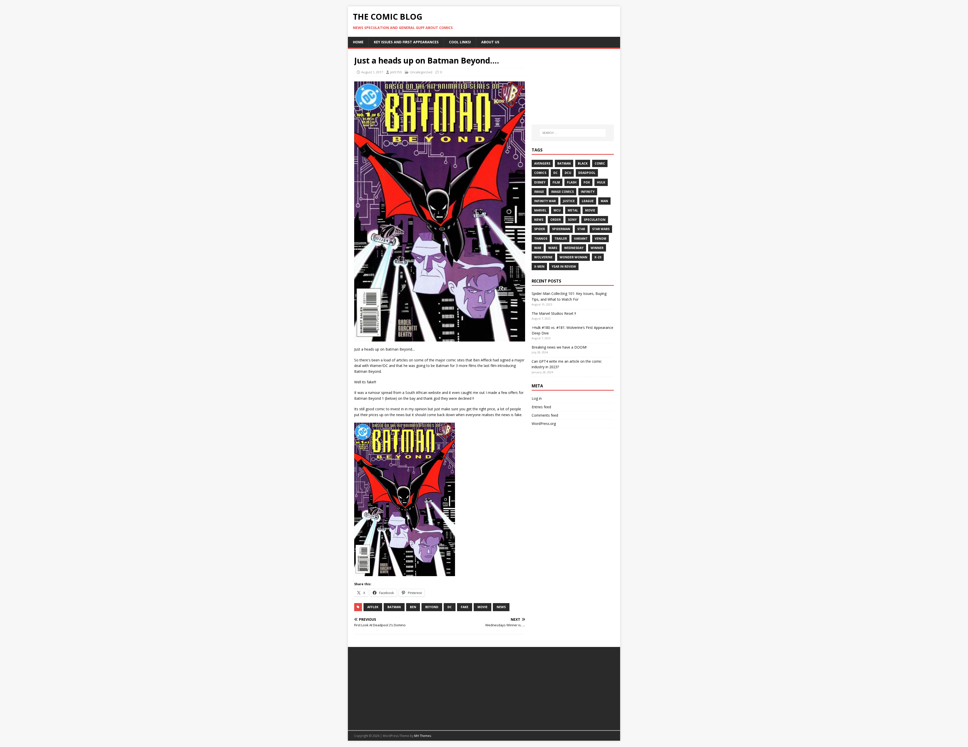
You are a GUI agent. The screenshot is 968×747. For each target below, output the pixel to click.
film (556, 182)
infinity (588, 192)
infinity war (545, 201)
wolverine (543, 257)
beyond (431, 607)
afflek (372, 607)
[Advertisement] (573, 86)
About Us (490, 42)
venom (600, 238)
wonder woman (573, 257)
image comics (562, 192)
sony (572, 219)
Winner (597, 248)
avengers (542, 163)
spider (539, 229)
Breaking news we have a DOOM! (559, 347)
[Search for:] (573, 133)
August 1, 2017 (372, 72)
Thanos (540, 238)
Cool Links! (460, 42)
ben (413, 607)
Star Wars (601, 229)
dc (449, 607)
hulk (601, 182)
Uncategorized (421, 72)
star (581, 229)
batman (394, 607)
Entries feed (541, 406)
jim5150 (396, 72)
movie (482, 607)
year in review (564, 266)
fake (464, 607)
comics (540, 173)
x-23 (597, 257)
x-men (539, 266)
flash (572, 182)
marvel (540, 210)
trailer (560, 238)
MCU (557, 210)
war (537, 248)
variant (581, 238)
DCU (568, 173)
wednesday (574, 248)
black (583, 163)
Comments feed (545, 415)
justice (569, 201)
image (539, 192)
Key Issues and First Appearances (406, 42)
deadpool (586, 173)
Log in (537, 398)
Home (358, 42)
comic (600, 163)
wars (552, 248)
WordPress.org (544, 423)
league (588, 201)
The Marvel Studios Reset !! (554, 313)
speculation (595, 219)
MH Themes (422, 736)
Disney (540, 182)
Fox (587, 182)
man (604, 201)
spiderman (561, 229)
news (501, 607)
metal (573, 210)
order (555, 219)
